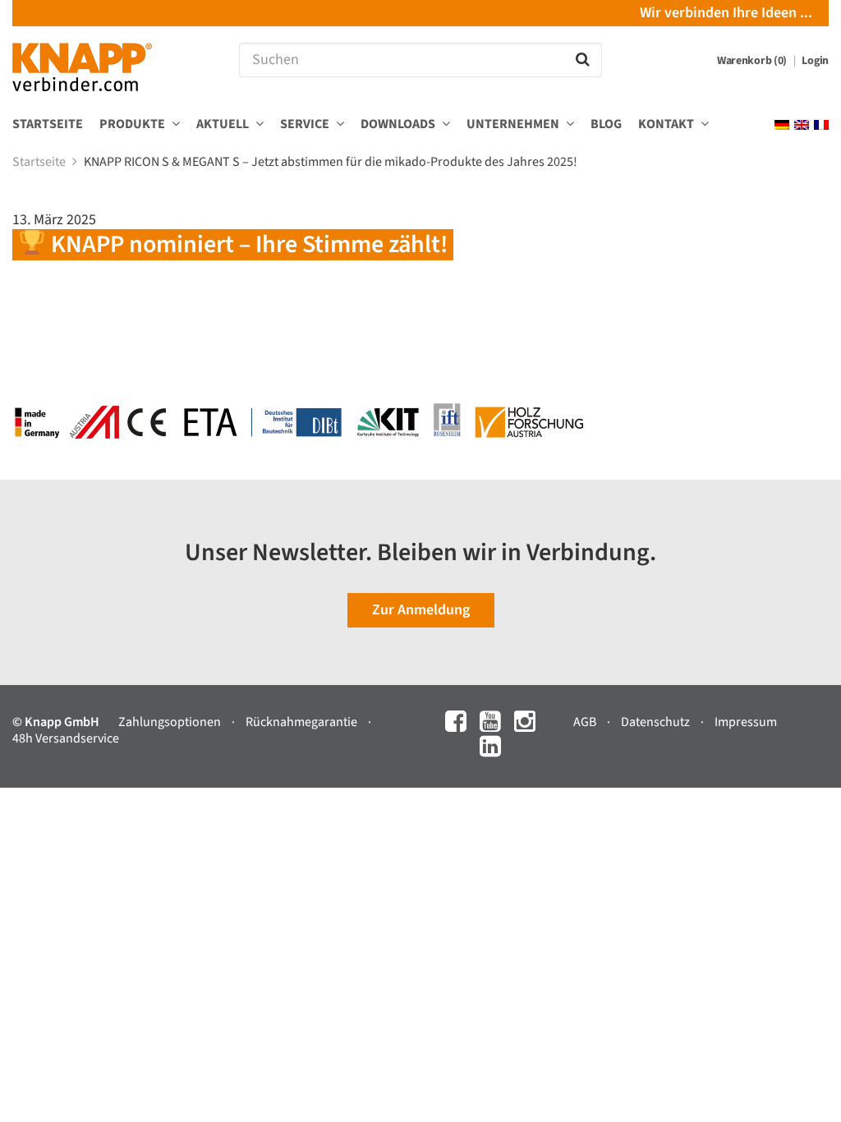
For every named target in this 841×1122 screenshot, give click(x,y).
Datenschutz (656, 722)
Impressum (746, 722)
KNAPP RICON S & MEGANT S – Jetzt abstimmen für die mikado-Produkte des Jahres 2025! (332, 162)
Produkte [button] (133, 124)
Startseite (47, 124)
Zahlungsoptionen (170, 722)
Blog (606, 124)
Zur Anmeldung (421, 610)
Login (815, 61)
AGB (586, 722)
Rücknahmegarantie (303, 722)
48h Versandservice (65, 738)
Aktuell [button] (223, 124)
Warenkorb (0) (753, 61)
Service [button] (306, 124)
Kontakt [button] (667, 124)
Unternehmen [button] (514, 124)
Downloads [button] (399, 124)
